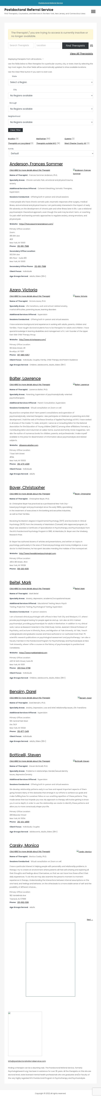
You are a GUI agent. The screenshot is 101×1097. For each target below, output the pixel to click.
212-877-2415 (23, 731)
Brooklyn (11, 138)
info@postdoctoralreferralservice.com (27, 1061)
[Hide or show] (43, 58)
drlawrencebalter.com (28, 445)
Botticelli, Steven (25, 755)
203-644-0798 (23, 668)
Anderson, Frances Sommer (36, 164)
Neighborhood (14, 116)
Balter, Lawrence (25, 378)
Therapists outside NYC (46, 143)
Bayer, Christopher (27, 487)
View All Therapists (81, 53)
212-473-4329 (23, 464)
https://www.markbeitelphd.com (33, 652)
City (15, 89)
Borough (13, 103)
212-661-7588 (23, 246)
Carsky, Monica (24, 845)
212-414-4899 (23, 822)
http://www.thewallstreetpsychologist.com (37, 553)
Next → (90, 919)
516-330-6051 (23, 569)
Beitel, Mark (20, 582)
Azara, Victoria (23, 290)
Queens (68, 138)
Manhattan (41, 138)
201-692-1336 (23, 902)
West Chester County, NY (75, 143)
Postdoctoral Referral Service (50, 3)
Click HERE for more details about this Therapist (30, 170)
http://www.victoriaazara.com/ (32, 339)
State (14, 76)
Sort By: (11, 149)
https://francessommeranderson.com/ (36, 224)
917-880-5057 (23, 355)
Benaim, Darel (23, 691)
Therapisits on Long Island (19, 143)
